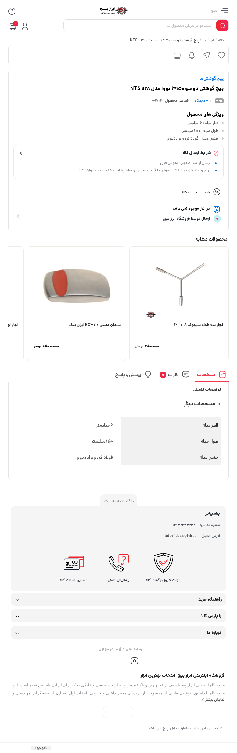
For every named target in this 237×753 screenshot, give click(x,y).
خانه (221, 40)
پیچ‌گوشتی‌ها (211, 78)
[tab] (212, 376)
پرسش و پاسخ (128, 375)
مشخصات (206, 375)
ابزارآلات (208, 40)
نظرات (170, 375)
